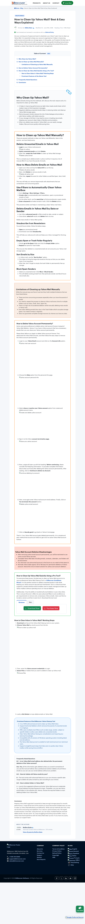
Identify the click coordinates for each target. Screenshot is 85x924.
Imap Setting (74, 862)
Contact (56, 3)
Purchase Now (52, 608)
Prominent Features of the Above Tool (34, 76)
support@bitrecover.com (17, 859)
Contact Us (40, 853)
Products (37, 3)
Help (72, 865)
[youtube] (70, 878)
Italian (74, 855)
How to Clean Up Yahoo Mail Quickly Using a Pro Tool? (36, 71)
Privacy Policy (57, 851)
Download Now (33, 608)
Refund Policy (56, 853)
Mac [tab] (30, 602)
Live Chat (68, 3)
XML (53, 857)
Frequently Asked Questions (28, 80)
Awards (39, 857)
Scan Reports (41, 859)
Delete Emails (19, 15)
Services (39, 851)
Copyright (55, 855)
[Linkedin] (33, 28)
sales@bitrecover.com (16, 861)
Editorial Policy (49, 32)
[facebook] (57, 878)
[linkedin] (66, 878)
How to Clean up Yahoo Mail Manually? (31, 62)
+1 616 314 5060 (14, 857)
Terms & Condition (58, 849)
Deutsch (76, 851)
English (74, 849)
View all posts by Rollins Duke (32, 832)
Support (39, 855)
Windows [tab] (22, 602)
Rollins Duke (28, 28)
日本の (77, 860)
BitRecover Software (22, 878)
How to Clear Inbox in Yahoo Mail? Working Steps (38, 73)
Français (77, 858)
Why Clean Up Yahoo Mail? (27, 59)
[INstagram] (75, 878)
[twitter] (61, 878)
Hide (48, 53)
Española (76, 853)
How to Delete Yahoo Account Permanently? (33, 68)
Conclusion (22, 82)
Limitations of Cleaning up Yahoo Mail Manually (37, 64)
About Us (46, 3)
